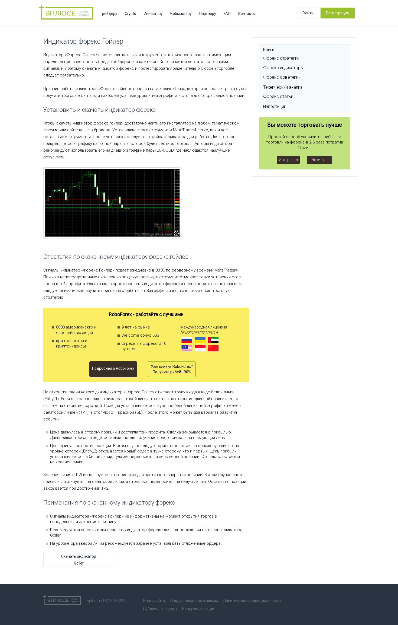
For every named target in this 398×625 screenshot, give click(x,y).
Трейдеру (108, 13)
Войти (308, 13)
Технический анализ (282, 87)
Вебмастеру (181, 13)
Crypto (130, 13)
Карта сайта (154, 600)
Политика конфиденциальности (252, 600)
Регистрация (337, 13)
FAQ (227, 13)
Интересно (288, 160)
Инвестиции (274, 106)
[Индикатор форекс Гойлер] (112, 202)
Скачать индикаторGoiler (78, 559)
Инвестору (153, 13)
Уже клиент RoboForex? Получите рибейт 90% (172, 369)
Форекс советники (282, 77)
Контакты (247, 13)
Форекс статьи (278, 96)
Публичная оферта (160, 609)
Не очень (319, 160)
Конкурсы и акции (198, 609)
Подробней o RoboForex (113, 368)
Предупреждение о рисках (194, 600)
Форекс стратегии (281, 58)
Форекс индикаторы (283, 67)
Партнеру (207, 13)
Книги (268, 49)
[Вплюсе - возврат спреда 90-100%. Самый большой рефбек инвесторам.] (67, 13)
